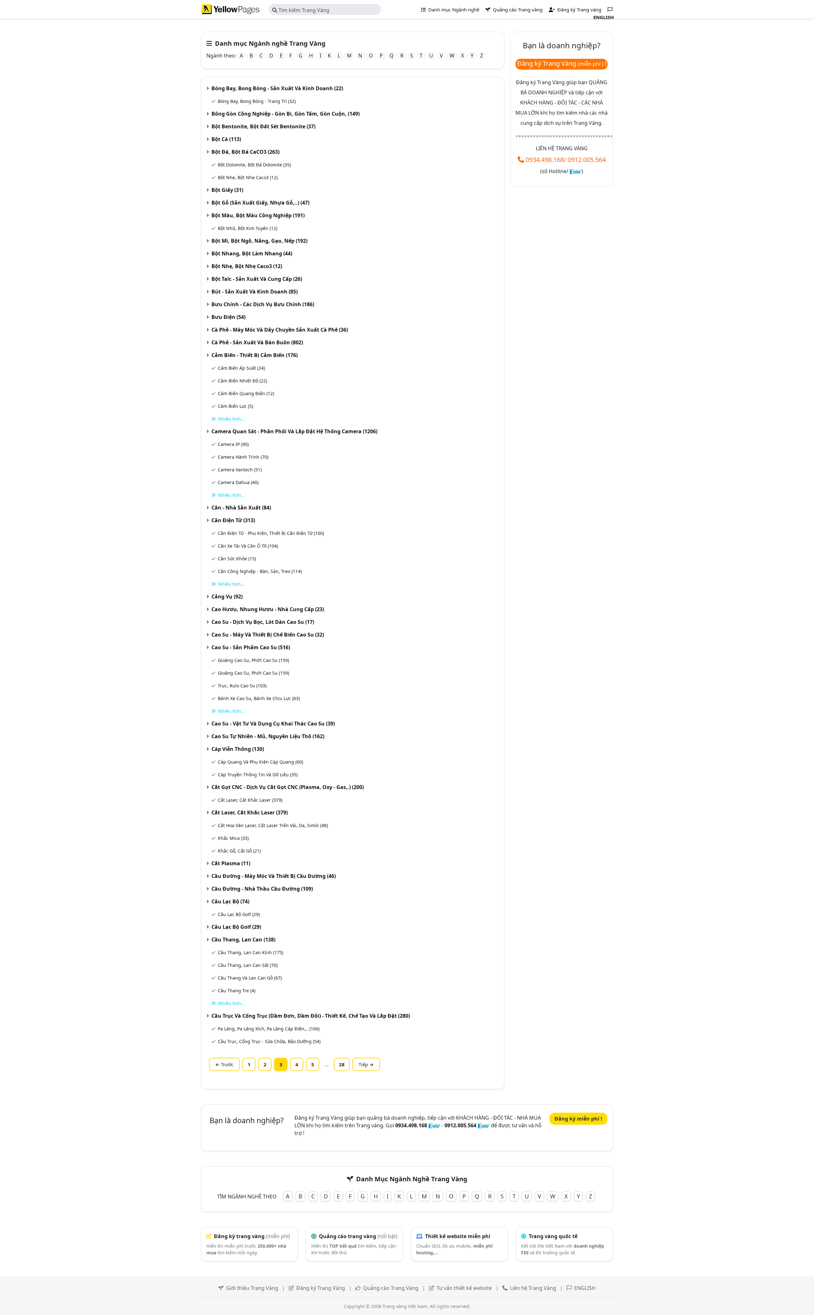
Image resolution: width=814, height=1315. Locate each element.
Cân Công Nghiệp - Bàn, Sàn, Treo (260, 571)
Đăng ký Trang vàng (578, 9)
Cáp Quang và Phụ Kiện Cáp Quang (260, 762)
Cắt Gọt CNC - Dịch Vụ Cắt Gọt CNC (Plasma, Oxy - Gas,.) (287, 787)
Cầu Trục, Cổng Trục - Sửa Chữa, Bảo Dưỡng (269, 1041)
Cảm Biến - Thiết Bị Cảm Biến (254, 355)
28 (342, 1064)
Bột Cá (226, 139)
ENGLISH (585, 1288)
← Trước (224, 1064)
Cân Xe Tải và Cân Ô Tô (248, 546)
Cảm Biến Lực (235, 406)
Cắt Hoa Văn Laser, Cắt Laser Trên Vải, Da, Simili (273, 825)
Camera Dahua (238, 482)
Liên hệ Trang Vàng (533, 1288)
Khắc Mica (233, 838)
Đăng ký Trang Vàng (320, 1288)
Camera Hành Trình (243, 457)
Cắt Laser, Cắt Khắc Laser (250, 800)
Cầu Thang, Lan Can (243, 939)
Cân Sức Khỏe (237, 559)
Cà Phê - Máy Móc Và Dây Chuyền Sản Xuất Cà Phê (279, 329)
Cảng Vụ (227, 596)
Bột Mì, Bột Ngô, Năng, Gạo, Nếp (259, 240)
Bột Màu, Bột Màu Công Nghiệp (258, 215)
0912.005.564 (587, 159)
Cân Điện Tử (233, 520)
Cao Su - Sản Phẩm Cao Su (250, 647)
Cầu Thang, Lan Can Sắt (248, 965)
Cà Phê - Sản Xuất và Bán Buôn (257, 342)
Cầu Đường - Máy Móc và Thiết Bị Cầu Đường (273, 876)
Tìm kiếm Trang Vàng (303, 10)
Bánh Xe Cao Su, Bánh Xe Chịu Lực (259, 698)
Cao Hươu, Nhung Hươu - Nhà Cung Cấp (267, 609)
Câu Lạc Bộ (230, 901)
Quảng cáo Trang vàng (517, 9)
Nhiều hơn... (231, 419)
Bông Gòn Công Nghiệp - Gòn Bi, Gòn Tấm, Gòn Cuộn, (285, 113)
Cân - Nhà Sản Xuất (241, 507)
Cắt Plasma (230, 863)
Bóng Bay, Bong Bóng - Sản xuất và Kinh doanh (277, 88)
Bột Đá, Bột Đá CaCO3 (245, 151)
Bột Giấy (227, 189)
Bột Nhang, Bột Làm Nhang (251, 253)
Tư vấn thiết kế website (465, 1288)
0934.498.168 (545, 159)
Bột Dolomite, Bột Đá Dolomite (254, 165)
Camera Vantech (240, 470)
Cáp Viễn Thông (237, 748)
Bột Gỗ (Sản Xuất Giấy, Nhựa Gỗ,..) (260, 202)
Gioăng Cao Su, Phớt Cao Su (253, 660)
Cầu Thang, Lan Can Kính (250, 952)
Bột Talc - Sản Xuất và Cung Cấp (256, 278)
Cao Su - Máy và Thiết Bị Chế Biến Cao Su (267, 634)
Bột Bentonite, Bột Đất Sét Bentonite (263, 126)
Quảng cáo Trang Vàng (390, 1288)
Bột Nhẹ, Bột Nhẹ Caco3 (248, 177)
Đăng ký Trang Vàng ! (561, 63)
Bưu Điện (228, 317)
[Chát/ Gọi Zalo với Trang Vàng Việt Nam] (575, 171)
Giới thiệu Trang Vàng (252, 1288)
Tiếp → (366, 1064)
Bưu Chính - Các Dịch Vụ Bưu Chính (262, 304)
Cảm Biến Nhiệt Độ (242, 381)
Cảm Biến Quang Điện (246, 393)
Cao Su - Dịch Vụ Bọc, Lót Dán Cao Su (262, 621)
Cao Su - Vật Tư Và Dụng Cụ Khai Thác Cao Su (273, 723)
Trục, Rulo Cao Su (242, 686)
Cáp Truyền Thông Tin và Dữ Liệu (258, 775)
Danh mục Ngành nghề (453, 9)
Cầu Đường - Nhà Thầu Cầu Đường (262, 888)
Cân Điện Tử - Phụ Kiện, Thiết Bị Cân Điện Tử (271, 533)
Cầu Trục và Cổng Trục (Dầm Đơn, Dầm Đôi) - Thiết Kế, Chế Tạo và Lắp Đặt (310, 1015)
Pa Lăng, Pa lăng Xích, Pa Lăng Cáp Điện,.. (269, 1029)
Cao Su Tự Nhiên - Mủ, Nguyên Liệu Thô (267, 736)
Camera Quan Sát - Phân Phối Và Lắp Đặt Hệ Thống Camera (294, 431)
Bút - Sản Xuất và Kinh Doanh (254, 291)
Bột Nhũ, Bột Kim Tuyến (247, 228)
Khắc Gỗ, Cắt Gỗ (239, 851)
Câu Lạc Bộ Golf (239, 914)
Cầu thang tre (236, 991)
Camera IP (233, 444)
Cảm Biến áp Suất (241, 368)
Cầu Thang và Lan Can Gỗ (250, 978)
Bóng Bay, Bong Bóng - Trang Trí (257, 101)
